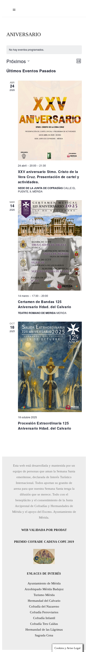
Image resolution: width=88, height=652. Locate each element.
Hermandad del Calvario (44, 600)
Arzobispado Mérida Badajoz (44, 589)
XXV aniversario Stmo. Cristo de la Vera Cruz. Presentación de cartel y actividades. (48, 176)
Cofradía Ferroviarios (44, 612)
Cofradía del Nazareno (44, 606)
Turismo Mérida (44, 595)
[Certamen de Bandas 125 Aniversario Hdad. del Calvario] (50, 245)
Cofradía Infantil (44, 618)
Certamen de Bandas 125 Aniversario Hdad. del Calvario (44, 304)
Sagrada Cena (44, 635)
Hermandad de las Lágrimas (44, 629)
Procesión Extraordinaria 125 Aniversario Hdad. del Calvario (44, 426)
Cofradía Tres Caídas (44, 623)
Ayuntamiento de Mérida (44, 583)
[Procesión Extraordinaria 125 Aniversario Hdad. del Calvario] (50, 367)
